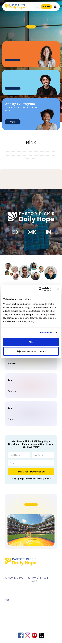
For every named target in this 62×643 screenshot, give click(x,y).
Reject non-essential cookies (31, 351)
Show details (46, 332)
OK (31, 342)
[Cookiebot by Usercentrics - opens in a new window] (39, 289)
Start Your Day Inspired (31, 471)
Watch (13, 122)
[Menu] (55, 6)
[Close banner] (58, 289)
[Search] (37, 6)
